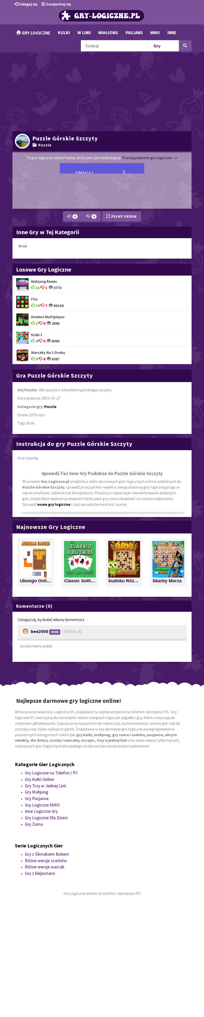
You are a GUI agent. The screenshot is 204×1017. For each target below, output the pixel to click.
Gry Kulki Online (39, 779)
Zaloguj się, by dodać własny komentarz (50, 619)
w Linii (84, 32)
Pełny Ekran (123, 216)
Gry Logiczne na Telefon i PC (51, 773)
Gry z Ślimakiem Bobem (47, 854)
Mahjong (108, 32)
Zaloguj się (27, 4)
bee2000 (39, 631)
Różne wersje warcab (44, 867)
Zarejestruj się (58, 4)
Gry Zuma (34, 824)
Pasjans (134, 32)
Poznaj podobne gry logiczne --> (149, 157)
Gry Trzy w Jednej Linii (45, 786)
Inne (172, 32)
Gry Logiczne (36, 33)
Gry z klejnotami (40, 873)
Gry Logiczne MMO (42, 805)
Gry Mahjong (36, 792)
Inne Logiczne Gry (41, 811)
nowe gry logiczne (53, 504)
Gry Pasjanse (37, 798)
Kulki (64, 32)
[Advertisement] (102, 91)
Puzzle (43, 145)
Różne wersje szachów (46, 860)
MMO (155, 32)
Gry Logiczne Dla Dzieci (46, 817)
